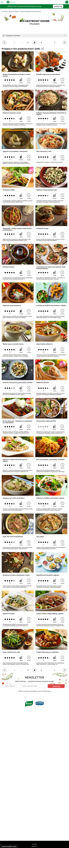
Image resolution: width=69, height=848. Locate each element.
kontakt (34, 844)
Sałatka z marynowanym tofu (46, 190)
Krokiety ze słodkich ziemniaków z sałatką (51, 305)
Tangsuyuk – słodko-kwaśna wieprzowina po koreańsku (17, 229)
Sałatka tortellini (9, 613)
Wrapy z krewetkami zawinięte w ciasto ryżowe (16, 75)
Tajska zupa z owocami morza (13, 344)
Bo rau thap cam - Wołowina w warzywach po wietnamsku (17, 421)
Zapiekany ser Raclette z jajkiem (47, 575)
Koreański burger (42, 228)
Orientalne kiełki (9, 190)
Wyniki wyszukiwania (14, 11)
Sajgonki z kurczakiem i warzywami (15, 151)
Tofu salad (40, 536)
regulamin (34, 846)
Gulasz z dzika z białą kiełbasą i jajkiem (50, 613)
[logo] (11, 2)
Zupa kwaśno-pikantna (44, 344)
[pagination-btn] (4, 42)
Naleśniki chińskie (42, 382)
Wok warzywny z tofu (43, 151)
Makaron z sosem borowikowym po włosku (15, 460)
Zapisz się (56, 686)
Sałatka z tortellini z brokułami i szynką (50, 498)
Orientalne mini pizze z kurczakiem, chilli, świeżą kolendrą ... (51, 267)
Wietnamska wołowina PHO (46, 421)
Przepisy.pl (4, 11)
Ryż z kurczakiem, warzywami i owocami (50, 459)
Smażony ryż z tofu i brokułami (13, 498)
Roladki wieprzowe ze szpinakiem (48, 74)
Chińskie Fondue (8, 267)
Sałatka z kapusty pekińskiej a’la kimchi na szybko (51, 113)
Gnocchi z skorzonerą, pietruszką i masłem (18, 382)
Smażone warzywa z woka (12, 113)
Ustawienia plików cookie (8, 846)
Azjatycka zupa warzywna (12, 305)
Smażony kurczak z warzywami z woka (16, 575)
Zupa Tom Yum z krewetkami (13, 536)
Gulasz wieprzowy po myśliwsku (47, 652)
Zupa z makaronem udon (11, 652)
